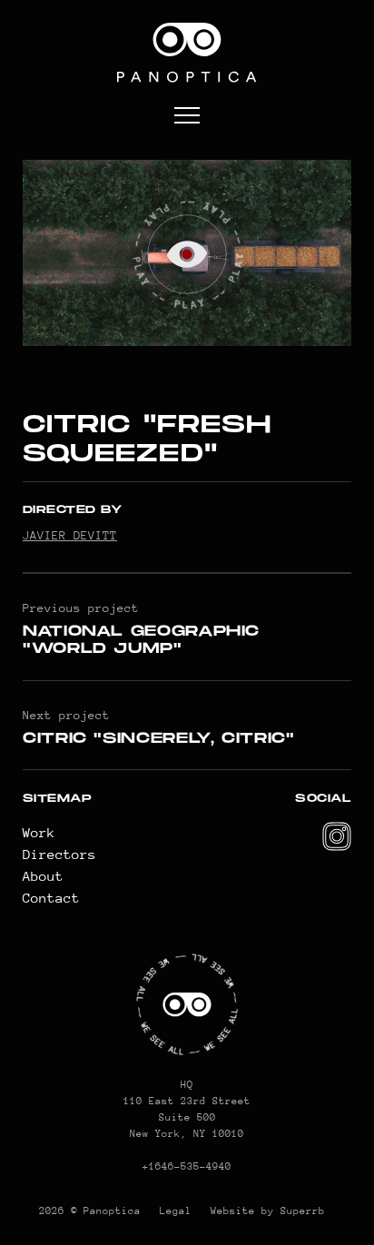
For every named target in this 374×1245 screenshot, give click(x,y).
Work (39, 832)
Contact (51, 897)
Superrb (302, 1211)
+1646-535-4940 (187, 1166)
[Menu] (187, 117)
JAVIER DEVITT (70, 535)
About (43, 876)
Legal (176, 1211)
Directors (59, 854)
